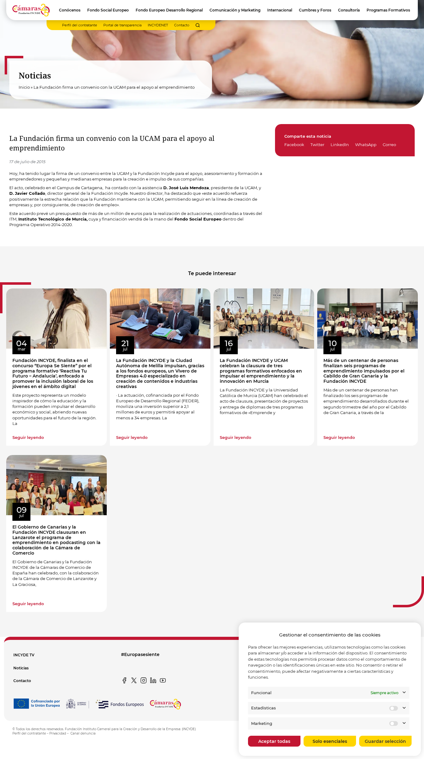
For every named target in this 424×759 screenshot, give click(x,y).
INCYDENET (158, 25)
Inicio (24, 87)
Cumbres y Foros (315, 10)
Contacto (181, 25)
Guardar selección (385, 741)
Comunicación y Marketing (235, 10)
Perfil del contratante (79, 25)
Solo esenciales (330, 741)
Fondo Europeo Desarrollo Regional (169, 10)
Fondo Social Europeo (108, 10)
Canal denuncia (83, 733)
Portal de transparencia (122, 25)
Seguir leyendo (28, 437)
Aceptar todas (274, 741)
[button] (198, 25)
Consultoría (349, 10)
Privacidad (57, 733)
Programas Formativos (388, 10)
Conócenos (69, 10)
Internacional (279, 10)
